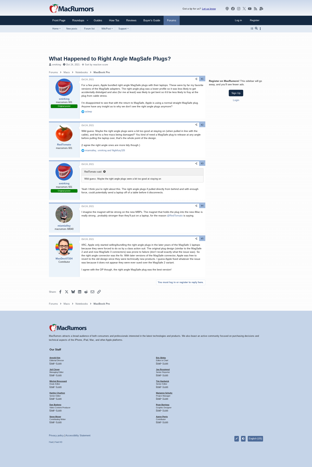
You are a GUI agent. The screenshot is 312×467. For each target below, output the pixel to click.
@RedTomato (175, 215)
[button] (77, 20)
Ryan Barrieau (162, 405)
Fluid (51, 442)
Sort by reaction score (96, 64)
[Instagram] (238, 8)
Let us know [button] (209, 8)
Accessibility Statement (78, 435)
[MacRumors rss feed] (255, 8)
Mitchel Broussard (58, 381)
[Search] (256, 28)
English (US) (255, 438)
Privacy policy (56, 435)
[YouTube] (250, 8)
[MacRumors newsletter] (261, 8)
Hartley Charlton (57, 393)
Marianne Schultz (164, 393)
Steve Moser (55, 417)
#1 (202, 79)
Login (236, 100)
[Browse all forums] (252, 28)
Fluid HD (58, 442)
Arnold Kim (54, 358)
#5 (202, 238)
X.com (59, 363)
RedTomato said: (93, 171)
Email (51, 363)
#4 (202, 206)
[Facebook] (233, 8)
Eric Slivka (161, 358)
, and (105, 150)
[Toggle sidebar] (261, 28)
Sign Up (235, 93)
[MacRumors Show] (227, 8)
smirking (56, 64)
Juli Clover (54, 369)
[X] (244, 8)
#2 (202, 125)
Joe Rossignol (163, 369)
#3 (202, 163)
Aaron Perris (162, 417)
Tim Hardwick (162, 381)
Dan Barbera (55, 405)
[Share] (196, 79)
